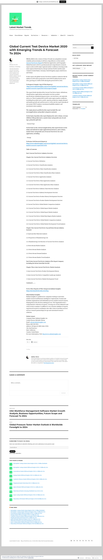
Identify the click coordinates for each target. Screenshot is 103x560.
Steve (10, 62)
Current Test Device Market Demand (15, 77)
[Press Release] (74, 540)
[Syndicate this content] (9, 507)
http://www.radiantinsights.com (51, 334)
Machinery (11, 66)
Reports (27, 35)
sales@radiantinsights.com (38, 322)
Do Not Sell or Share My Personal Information (42, 541)
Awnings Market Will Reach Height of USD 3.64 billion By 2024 (27, 475)
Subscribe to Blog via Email (19, 441)
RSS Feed (14, 507)
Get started (63, 1)
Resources (45, 35)
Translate (83, 108)
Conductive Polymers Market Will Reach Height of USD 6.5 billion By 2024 (30, 479)
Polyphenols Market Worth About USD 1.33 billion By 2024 (26, 483)
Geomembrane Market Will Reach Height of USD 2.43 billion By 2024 (29, 471)
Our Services (34, 35)
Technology (17, 66)
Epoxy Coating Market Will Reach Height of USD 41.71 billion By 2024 (29, 495)
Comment (63, 393)
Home (11, 35)
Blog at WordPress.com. (26, 541)
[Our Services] (80, 540)
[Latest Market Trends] (71, 540)
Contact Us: (70, 35)
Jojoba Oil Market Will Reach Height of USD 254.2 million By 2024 (28, 487)
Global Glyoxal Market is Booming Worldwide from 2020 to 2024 (28, 491)
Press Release (19, 35)
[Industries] (86, 540)
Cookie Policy (31, 557)
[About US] (89, 540)
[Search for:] (82, 47)
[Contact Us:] (92, 540)
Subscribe (12, 451)
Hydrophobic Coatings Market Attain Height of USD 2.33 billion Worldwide (30, 463)
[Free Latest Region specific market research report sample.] (77, 540)
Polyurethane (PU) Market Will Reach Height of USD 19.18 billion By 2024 (29, 498)
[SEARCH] (92, 47)
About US (62, 35)
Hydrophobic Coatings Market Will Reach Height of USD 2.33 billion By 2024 (30, 467)
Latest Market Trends (20, 27)
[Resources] (83, 540)
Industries (54, 35)
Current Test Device (14, 68)
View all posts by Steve (49, 363)
